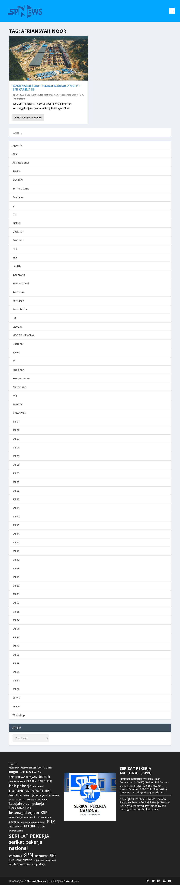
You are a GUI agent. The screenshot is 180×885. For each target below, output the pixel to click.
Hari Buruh (38, 786)
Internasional (20, 283)
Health (16, 266)
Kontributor (37, 94)
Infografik (18, 275)
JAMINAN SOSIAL (51, 795)
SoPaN (16, 698)
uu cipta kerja (38, 864)
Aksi (14, 154)
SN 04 (15, 447)
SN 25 (15, 628)
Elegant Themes (36, 881)
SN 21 (15, 594)
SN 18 (15, 568)
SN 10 (15, 499)
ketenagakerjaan (24, 812)
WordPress (72, 881)
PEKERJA (14, 822)
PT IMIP (41, 827)
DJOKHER (17, 231)
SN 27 (15, 646)
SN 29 (15, 663)
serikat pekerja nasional (25, 845)
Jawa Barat (15, 799)
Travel (16, 706)
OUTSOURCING (44, 817)
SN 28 (15, 654)
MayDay (17, 326)
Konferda (18, 300)
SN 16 (15, 551)
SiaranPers (65, 94)
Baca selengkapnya (28, 117)
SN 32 (15, 689)
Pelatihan (18, 369)
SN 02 (15, 430)
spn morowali (42, 855)
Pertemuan (19, 387)
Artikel (16, 171)
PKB (14, 395)
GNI (28, 94)
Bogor (13, 772)
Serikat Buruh (16, 830)
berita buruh (45, 767)
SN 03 (15, 438)
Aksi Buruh (14, 768)
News (56, 94)
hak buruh (45, 781)
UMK (53, 855)
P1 (13, 361)
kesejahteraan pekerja (26, 804)
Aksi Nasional (20, 162)
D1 (14, 205)
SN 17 (15, 559)
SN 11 (15, 508)
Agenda (17, 145)
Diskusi (16, 223)
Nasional (48, 94)
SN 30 (15, 672)
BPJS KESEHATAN (30, 772)
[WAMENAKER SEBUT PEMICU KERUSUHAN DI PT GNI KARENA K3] (48, 58)
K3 (23, 799)
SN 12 (15, 516)
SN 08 (15, 482)
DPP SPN (31, 781)
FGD (14, 249)
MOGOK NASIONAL (23, 335)
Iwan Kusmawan (20, 795)
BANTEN (17, 179)
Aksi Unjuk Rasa (28, 768)
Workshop (18, 715)
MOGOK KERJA (16, 817)
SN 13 (15, 525)
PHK (51, 821)
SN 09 (75, 94)
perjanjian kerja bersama (33, 822)
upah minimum (19, 864)
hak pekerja (20, 785)
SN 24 (15, 620)
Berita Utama (20, 188)
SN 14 (15, 533)
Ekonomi (17, 240)
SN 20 (15, 585)
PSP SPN (30, 826)
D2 (14, 214)
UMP (11, 860)
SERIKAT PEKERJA (29, 836)
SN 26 (15, 637)
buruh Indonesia (17, 781)
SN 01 (15, 421)
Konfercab (18, 292)
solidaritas (15, 855)
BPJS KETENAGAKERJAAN (23, 777)
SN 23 (15, 611)
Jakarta (36, 795)
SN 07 (15, 473)
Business (17, 197)
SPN (28, 854)
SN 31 (15, 680)
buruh (44, 776)
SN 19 (15, 577)
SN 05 (15, 456)
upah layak (51, 860)
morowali (29, 817)
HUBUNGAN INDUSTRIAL (30, 790)
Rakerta (17, 404)
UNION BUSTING (24, 860)
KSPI (45, 812)
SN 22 (15, 602)
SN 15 (15, 542)
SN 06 (15, 464)
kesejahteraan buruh (37, 799)
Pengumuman (21, 378)
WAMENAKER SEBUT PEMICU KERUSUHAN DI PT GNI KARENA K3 (46, 87)
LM (14, 318)
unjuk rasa (39, 860)
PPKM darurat (15, 826)
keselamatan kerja (20, 808)
